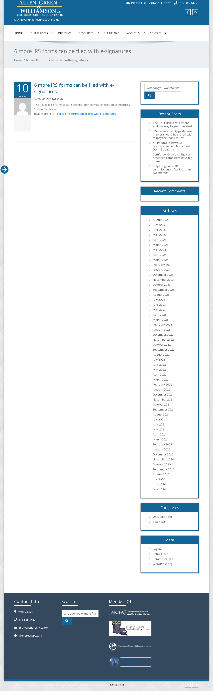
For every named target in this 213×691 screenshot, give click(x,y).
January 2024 (161, 269)
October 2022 (162, 344)
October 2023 (162, 284)
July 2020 (159, 479)
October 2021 (162, 404)
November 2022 (163, 339)
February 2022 (162, 384)
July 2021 (159, 419)
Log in (157, 549)
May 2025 (159, 234)
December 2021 (163, 394)
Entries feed (160, 554)
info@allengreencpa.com (33, 627)
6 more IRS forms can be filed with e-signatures (86, 114)
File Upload (111, 33)
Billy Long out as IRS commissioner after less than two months (172, 169)
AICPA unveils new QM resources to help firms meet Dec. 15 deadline (171, 146)
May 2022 (159, 369)
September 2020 (164, 469)
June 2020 (159, 484)
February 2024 (162, 264)
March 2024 (161, 259)
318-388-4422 (188, 3)
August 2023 (161, 294)
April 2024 (160, 254)
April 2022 (160, 374)
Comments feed (163, 559)
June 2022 (159, 364)
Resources (86, 33)
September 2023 (164, 289)
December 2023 (163, 274)
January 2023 (161, 329)
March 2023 (161, 319)
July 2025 (159, 224)
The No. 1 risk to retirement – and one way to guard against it (174, 124)
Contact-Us (158, 33)
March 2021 (161, 439)
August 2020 (161, 474)
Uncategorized (55, 98)
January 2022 (161, 389)
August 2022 (161, 354)
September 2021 (164, 409)
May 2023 (159, 309)
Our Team (64, 33)
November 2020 (163, 459)
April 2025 (160, 239)
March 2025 (161, 244)
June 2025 (159, 229)
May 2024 (159, 249)
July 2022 (159, 359)
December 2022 (163, 334)
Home (19, 33)
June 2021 (159, 424)
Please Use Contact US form (151, 3)
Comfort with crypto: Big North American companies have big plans (173, 158)
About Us (133, 33)
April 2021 (160, 434)
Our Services (39, 33)
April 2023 (160, 314)
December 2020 (163, 454)
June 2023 (159, 304)
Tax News (159, 521)
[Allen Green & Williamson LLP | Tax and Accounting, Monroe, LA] (39, 7)
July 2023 (159, 299)
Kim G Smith (117, 684)
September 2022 (164, 349)
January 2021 (161, 449)
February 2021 (162, 444)
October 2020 (162, 464)
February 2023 (162, 324)
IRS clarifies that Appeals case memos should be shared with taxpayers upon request (173, 134)
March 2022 (161, 379)
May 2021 (159, 429)
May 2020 (159, 489)
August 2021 (161, 414)
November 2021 (163, 399)
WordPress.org (162, 564)
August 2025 (161, 219)
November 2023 (163, 279)
